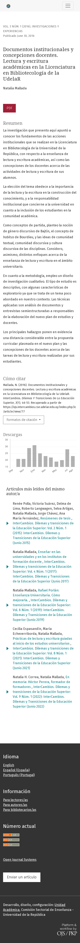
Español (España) (16, 770)
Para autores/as (15, 805)
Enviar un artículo (22, 877)
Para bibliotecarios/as (19, 810)
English (8, 765)
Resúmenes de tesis (55, 518)
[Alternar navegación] (68, 6)
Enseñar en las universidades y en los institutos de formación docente (39, 557)
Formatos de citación (22, 420)
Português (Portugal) (19, 775)
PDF (9, 108)
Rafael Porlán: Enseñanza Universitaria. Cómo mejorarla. (36, 595)
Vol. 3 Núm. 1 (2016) (16, 26)
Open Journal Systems (20, 860)
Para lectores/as (15, 800)
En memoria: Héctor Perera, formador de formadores (41, 682)
